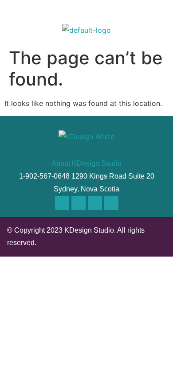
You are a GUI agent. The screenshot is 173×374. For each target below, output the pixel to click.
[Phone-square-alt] (111, 203)
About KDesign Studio (86, 163)
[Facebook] (78, 203)
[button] (159, 15)
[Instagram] (62, 203)
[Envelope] (95, 203)
